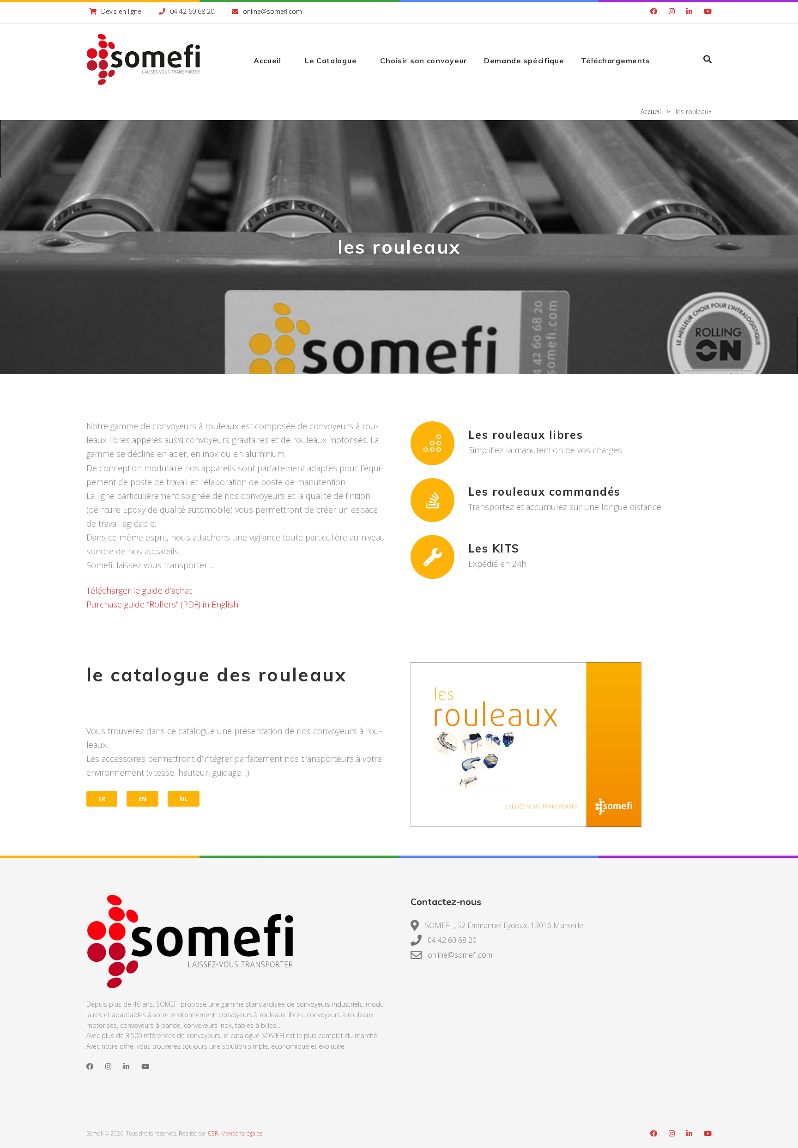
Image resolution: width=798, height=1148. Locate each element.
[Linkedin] (689, 11)
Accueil (267, 60)
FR (101, 799)
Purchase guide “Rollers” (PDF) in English (162, 604)
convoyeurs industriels (329, 1004)
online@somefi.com (272, 11)
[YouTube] (708, 11)
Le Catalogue (331, 60)
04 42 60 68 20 (192, 11)
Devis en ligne (121, 11)
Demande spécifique (524, 60)
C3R (213, 1133)
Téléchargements (616, 60)
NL (183, 799)
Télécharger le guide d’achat (139, 590)
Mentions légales (241, 1133)
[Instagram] (672, 11)
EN (142, 799)
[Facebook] (653, 11)
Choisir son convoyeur (423, 60)
